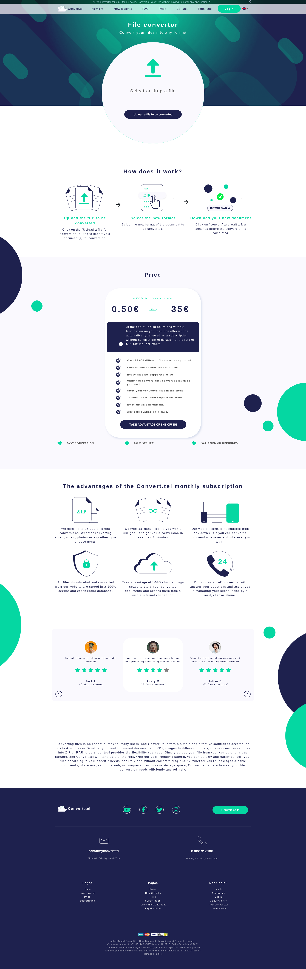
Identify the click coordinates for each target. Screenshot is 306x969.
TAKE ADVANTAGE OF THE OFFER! (153, 424)
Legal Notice (153, 912)
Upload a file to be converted (153, 114)
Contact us (218, 896)
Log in (218, 893)
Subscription (87, 904)
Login (229, 8)
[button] (245, 8)
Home (87, 893)
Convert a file (230, 813)
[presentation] (153, 92)
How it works (87, 896)
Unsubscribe (218, 912)
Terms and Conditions (153, 908)
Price (87, 900)
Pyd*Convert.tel (218, 908)
